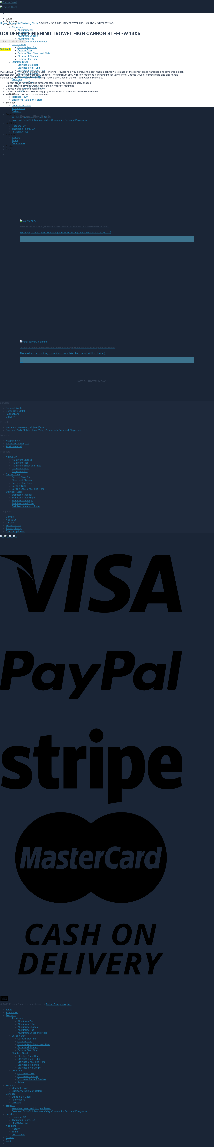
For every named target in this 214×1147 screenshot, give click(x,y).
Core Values (18, 143)
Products (11, 1015)
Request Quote (14, 408)
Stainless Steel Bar (27, 64)
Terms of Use (13, 525)
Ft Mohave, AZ (20, 131)
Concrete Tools (26, 1073)
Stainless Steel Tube (28, 67)
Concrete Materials (27, 1076)
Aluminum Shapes (22, 459)
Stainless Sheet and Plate (26, 506)
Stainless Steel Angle (23, 497)
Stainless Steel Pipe (22, 500)
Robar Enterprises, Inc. (58, 1004)
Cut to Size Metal (21, 105)
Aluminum (17, 27)
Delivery (16, 111)
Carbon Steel (13, 474)
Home (9, 18)
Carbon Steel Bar (27, 47)
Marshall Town (20, 96)
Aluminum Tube (20, 468)
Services (10, 102)
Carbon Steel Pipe (27, 59)
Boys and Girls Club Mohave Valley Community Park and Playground (50, 120)
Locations (11, 122)
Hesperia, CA (19, 125)
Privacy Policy (14, 528)
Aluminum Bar (25, 29)
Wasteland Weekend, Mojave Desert (26, 427)
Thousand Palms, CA (23, 128)
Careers (10, 522)
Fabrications (18, 108)
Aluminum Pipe (25, 38)
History (16, 137)
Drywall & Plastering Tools (23, 23)
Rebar (20, 1082)
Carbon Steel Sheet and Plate (33, 53)
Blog (8, 149)
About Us (11, 134)
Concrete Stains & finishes (31, 1079)
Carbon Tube (24, 50)
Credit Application (15, 531)
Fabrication (12, 21)
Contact (10, 146)
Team (15, 140)
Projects (10, 114)
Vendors (10, 1085)
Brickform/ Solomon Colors (27, 99)
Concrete (17, 79)
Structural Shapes (27, 56)
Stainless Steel (20, 61)
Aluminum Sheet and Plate (32, 41)
